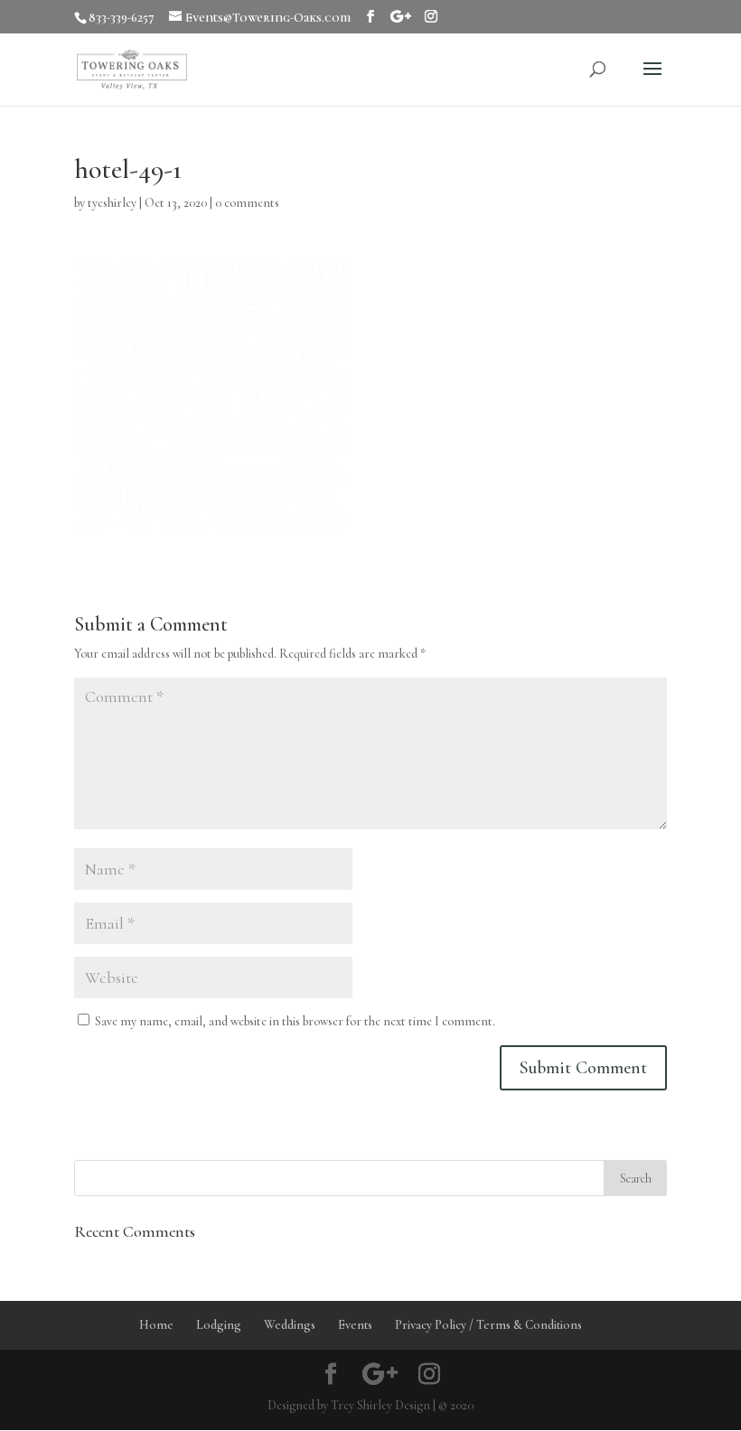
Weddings (289, 1325)
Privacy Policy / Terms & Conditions (488, 1325)
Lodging (218, 1325)
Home (156, 1325)
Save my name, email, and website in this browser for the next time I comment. (295, 1021)
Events (355, 1325)
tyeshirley (112, 202)
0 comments (247, 202)
